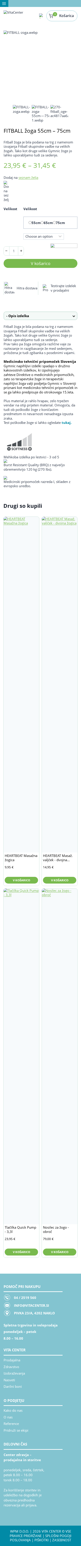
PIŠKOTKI (41, 1540)
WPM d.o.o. (19, 1531)
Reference (11, 1423)
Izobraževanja (14, 1373)
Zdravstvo (11, 1366)
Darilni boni (13, 1386)
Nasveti (9, 1380)
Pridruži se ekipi (16, 1430)
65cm (48, 222)
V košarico (40, 263)
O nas (8, 1417)
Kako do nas (13, 1410)
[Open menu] (4, 3)
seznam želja (28, 177)
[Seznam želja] (41, 15)
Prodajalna (12, 1360)
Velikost (10, 209)
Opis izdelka (18, 316)
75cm (60, 222)
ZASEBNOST (61, 1540)
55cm (36, 222)
